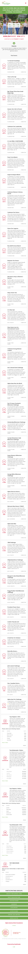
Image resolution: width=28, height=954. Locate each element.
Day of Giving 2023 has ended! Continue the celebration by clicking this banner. (14, 10)
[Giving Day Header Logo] (6, 3)
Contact (14, 925)
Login (14, 946)
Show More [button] (5, 742)
